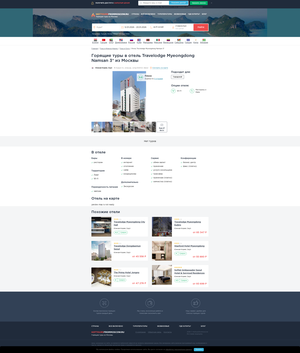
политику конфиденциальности (190, 7)
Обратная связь (154, 332)
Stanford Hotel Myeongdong (189, 246)
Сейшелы (179, 42)
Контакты (168, 332)
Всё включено (148, 14)
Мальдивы (148, 42)
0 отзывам (158, 79)
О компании (140, 332)
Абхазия (204, 42)
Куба (139, 42)
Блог (204, 14)
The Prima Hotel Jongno (126, 273)
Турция (103, 42)
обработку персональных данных (179, 349)
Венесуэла (168, 42)
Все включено (116, 326)
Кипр (195, 42)
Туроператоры (165, 14)
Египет (95, 42)
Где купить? (194, 14)
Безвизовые (180, 14)
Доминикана (121, 42)
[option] (129, 96)
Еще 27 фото (162, 129)
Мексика (158, 42)
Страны (135, 14)
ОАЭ (111, 42)
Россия (131, 42)
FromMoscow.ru (107, 332)
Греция (188, 42)
